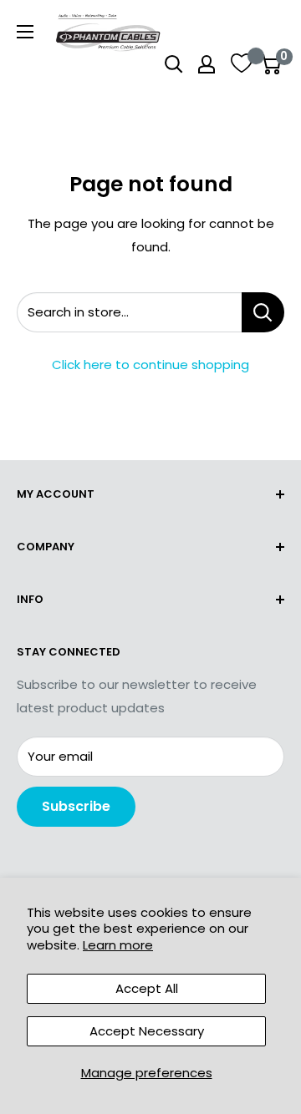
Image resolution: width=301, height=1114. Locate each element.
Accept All (146, 988)
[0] (270, 64)
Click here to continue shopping (150, 364)
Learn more (118, 945)
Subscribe (76, 806)
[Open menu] (25, 31)
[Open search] (174, 64)
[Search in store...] (263, 312)
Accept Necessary (146, 1031)
